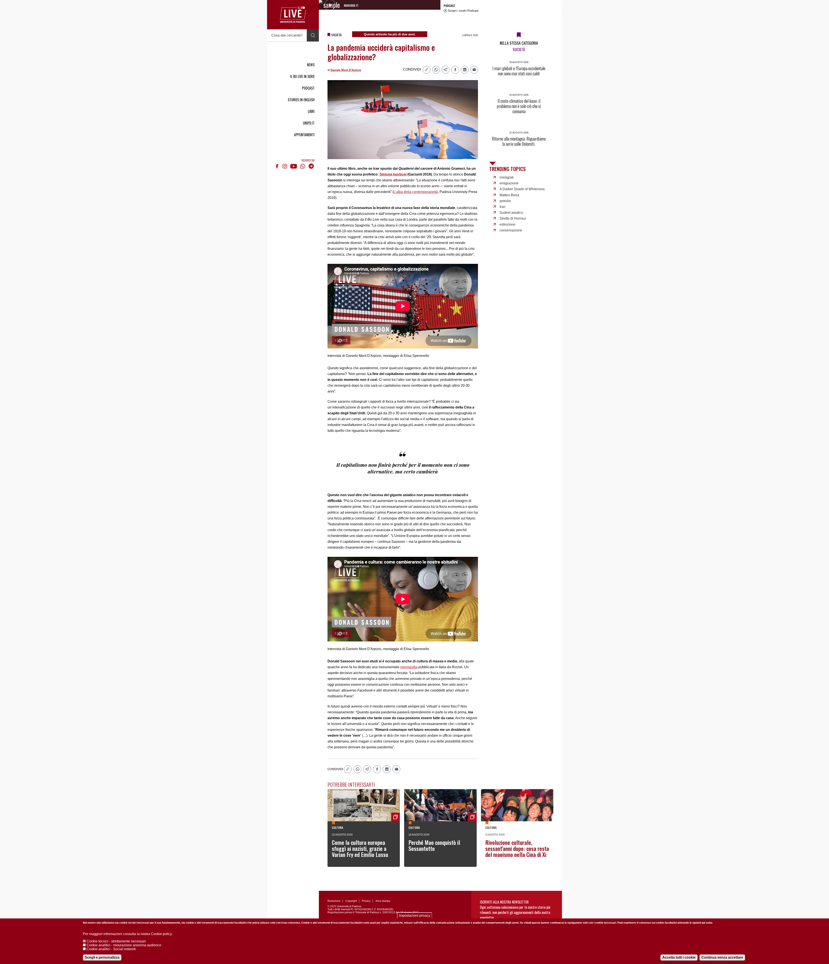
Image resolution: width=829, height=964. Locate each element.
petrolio (505, 201)
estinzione (507, 224)
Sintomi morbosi (393, 174)
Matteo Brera (509, 195)
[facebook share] (455, 70)
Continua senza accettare (722, 957)
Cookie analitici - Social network (111, 949)
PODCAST (308, 88)
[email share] (474, 70)
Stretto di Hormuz (513, 218)
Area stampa (382, 900)
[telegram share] (445, 70)
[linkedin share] (464, 70)
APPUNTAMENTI (304, 134)
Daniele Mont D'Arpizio (346, 70)
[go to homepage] (293, 14)
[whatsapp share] (436, 70)
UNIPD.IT (309, 123)
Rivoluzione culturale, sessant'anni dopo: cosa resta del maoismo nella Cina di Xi (517, 848)
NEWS (311, 64)
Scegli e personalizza (102, 957)
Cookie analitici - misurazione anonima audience (124, 945)
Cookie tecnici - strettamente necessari (116, 941)
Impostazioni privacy (414, 915)
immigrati (507, 177)
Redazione (333, 900)
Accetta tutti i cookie (679, 957)
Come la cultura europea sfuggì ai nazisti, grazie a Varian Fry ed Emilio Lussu (360, 848)
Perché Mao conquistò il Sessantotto (434, 845)
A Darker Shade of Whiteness (522, 189)
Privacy (366, 900)
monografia (409, 667)
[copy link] (426, 70)
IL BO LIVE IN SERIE (302, 76)
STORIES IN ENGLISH (301, 99)
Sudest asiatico (511, 212)
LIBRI (311, 111)
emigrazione (509, 183)
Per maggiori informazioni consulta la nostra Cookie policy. (127, 934)
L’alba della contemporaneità (416, 192)
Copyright (351, 900)
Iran (502, 207)
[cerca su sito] (313, 35)
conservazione (511, 230)
